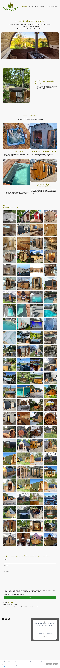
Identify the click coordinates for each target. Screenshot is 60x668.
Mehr (5, 666)
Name (5, 559)
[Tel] (9, 619)
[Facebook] (3, 619)
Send (30, 597)
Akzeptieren (44, 636)
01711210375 (10, 602)
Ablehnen (56, 664)
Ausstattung (6, 571)
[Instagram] (6, 619)
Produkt (5, 565)
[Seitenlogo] (10, 6)
